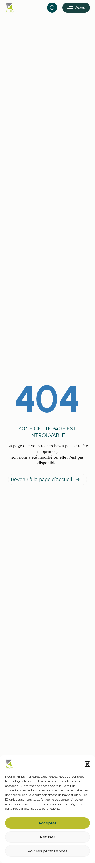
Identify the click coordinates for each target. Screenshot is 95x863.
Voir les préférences (48, 851)
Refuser (47, 837)
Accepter (47, 823)
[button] (87, 764)
